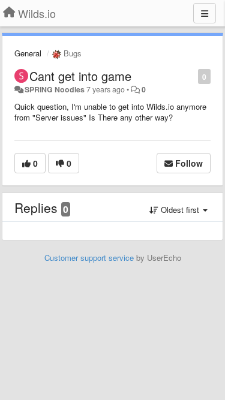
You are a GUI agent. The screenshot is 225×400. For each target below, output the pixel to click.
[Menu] (204, 13)
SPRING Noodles (55, 89)
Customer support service (89, 257)
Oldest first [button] (180, 209)
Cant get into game (80, 76)
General (27, 53)
